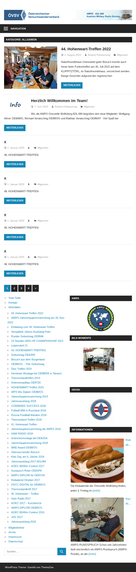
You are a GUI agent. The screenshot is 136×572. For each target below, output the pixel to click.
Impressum (15, 536)
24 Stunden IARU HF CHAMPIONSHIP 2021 (37, 340)
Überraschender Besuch (25, 452)
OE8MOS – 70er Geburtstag (27, 364)
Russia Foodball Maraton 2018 (28, 415)
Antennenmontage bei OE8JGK (29, 438)
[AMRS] (101, 318)
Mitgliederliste (16, 527)
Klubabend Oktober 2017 (25, 479)
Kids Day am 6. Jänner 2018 (27, 456)
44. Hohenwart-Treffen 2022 (86, 49)
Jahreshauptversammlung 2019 (29, 396)
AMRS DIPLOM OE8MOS (26, 507)
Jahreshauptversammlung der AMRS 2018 (36, 428)
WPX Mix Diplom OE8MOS (27, 391)
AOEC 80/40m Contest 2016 (27, 512)
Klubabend (128, 442)
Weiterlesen (71, 85)
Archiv (12, 532)
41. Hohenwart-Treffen (24, 424)
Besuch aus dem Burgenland (28, 359)
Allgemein (122, 54)
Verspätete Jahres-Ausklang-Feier (31, 331)
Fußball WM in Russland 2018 (28, 410)
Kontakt (12, 302)
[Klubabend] (97, 461)
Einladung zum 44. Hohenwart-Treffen (33, 326)
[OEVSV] (101, 410)
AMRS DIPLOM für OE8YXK (28, 475)
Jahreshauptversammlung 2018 (29, 442)
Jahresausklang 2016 (23, 521)
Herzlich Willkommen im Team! (59, 100)
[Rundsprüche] (97, 520)
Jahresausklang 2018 (23, 401)
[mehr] (96, 490)
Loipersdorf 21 (19, 345)
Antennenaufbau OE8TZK (26, 382)
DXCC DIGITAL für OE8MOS (28, 484)
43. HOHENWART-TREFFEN (28, 350)
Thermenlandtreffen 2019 (25, 377)
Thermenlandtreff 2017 (24, 489)
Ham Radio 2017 (21, 498)
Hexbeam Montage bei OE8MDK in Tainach (36, 373)
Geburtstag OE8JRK (23, 354)
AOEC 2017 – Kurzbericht (26, 503)
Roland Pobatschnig (99, 54)
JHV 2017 (17, 517)
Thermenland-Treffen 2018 (26, 419)
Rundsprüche (128, 501)
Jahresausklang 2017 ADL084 (28, 461)
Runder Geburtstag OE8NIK (27, 336)
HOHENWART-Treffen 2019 (27, 387)
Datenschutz (15, 541)
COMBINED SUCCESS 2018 (28, 405)
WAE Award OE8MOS (24, 447)
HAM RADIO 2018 (22, 433)
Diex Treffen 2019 (21, 368)
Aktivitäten (14, 307)
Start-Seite (14, 297)
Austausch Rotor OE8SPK (26, 470)
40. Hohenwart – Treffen (25, 493)
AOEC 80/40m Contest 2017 (27, 466)
